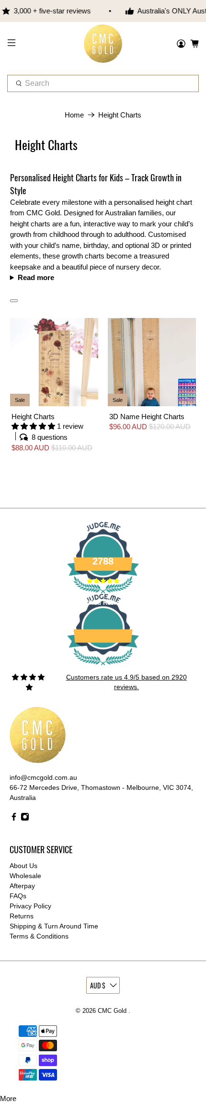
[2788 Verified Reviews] (103, 667)
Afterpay (22, 886)
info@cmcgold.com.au (43, 777)
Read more (36, 277)
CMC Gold (113, 1011)
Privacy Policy (30, 906)
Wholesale (25, 876)
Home (74, 114)
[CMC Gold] (103, 43)
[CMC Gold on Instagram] (25, 818)
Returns (22, 916)
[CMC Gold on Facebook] (14, 818)
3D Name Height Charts (146, 416)
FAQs (18, 896)
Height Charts (119, 114)
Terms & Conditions (39, 936)
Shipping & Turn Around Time (54, 926)
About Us (23, 865)
